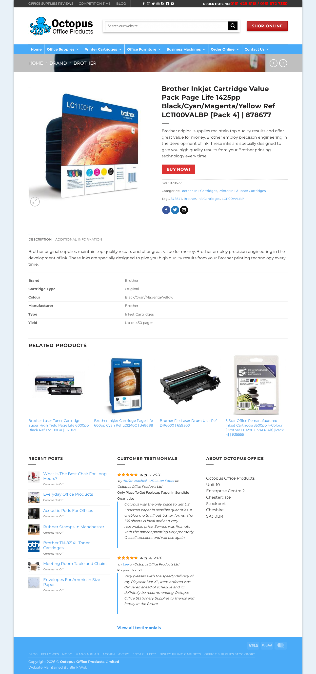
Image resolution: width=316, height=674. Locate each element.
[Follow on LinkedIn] (167, 4)
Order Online (223, 49)
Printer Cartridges (100, 49)
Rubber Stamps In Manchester (73, 526)
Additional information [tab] (78, 239)
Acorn (108, 654)
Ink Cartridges (205, 191)
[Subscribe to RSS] (162, 4)
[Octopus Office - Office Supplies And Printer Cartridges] (62, 26)
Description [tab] (40, 239)
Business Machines (183, 49)
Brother (85, 63)
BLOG (121, 3)
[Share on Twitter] (175, 210)
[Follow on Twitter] (153, 4)
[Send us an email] (158, 4)
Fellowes (50, 654)
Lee (126, 564)
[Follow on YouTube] (172, 4)
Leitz (151, 654)
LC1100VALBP (233, 199)
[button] (35, 201)
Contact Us (254, 49)
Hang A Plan (87, 654)
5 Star (138, 654)
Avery (123, 654)
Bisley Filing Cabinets (180, 654)
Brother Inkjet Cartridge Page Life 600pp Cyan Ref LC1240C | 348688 (123, 423)
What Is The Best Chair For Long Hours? (75, 476)
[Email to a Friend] (184, 210)
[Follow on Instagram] (148, 4)
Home (36, 49)
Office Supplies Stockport (229, 654)
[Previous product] (283, 63)
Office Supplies (60, 49)
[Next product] (273, 63)
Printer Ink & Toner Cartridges (242, 191)
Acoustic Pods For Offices (68, 510)
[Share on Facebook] (166, 210)
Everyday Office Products (68, 494)
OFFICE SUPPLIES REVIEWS (50, 3)
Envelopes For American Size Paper (71, 582)
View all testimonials (139, 627)
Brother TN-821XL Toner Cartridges (66, 545)
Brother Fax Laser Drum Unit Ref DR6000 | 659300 (188, 423)
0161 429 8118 (243, 3)
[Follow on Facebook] (143, 4)
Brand (58, 63)
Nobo (67, 654)
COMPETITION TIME (95, 3)
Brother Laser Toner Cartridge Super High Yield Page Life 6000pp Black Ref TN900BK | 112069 (58, 425)
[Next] (286, 400)
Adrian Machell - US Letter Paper (148, 481)
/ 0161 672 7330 (272, 3)
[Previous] (28, 400)
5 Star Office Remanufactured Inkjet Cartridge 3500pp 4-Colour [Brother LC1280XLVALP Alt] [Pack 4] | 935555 (255, 427)
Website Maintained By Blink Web (57, 667)
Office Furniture (141, 49)
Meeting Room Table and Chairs (74, 563)
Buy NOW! (178, 169)
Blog (33, 654)
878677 (176, 199)
